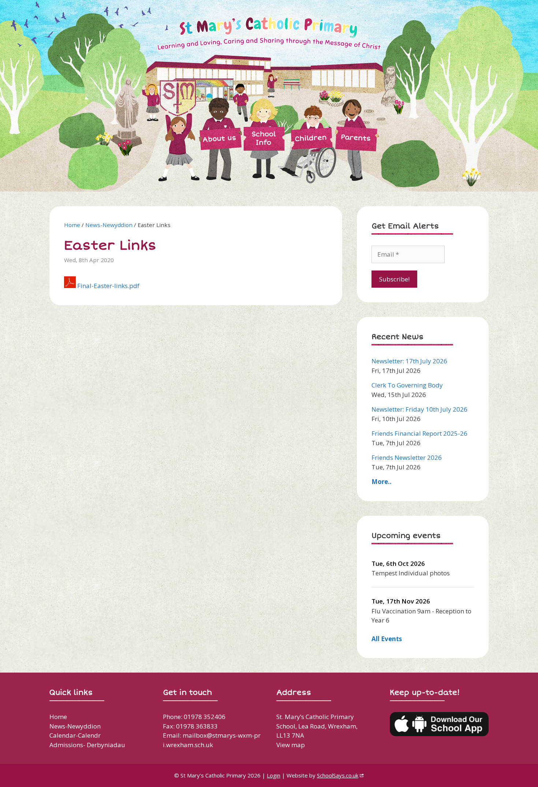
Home (72, 224)
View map (290, 745)
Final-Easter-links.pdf (108, 285)
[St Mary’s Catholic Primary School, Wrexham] (228, 95)
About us (219, 138)
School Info (264, 138)
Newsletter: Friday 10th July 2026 (419, 409)
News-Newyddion (108, 224)
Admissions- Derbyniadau (87, 745)
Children (311, 138)
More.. (381, 481)
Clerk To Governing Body (407, 385)
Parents (355, 137)
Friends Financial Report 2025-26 (419, 433)
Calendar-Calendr (75, 735)
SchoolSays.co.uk (337, 775)
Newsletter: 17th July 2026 (409, 361)
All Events (386, 639)
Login (273, 775)
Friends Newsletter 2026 (406, 457)
